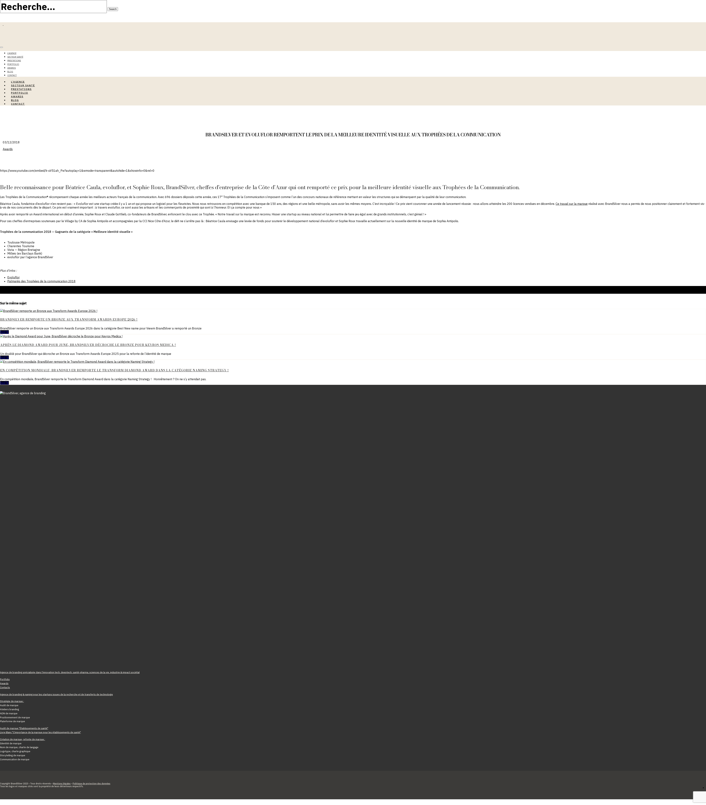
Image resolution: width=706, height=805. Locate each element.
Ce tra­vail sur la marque (572, 204)
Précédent (7, 288)
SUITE (4, 332)
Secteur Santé (15, 57)
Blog (10, 71)
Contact (18, 103)
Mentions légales (62, 783)
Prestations (14, 60)
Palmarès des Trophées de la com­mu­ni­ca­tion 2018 (41, 281)
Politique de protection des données (91, 783)
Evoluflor (13, 277)
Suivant (5, 292)
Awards (11, 68)
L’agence (11, 53)
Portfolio (13, 64)
